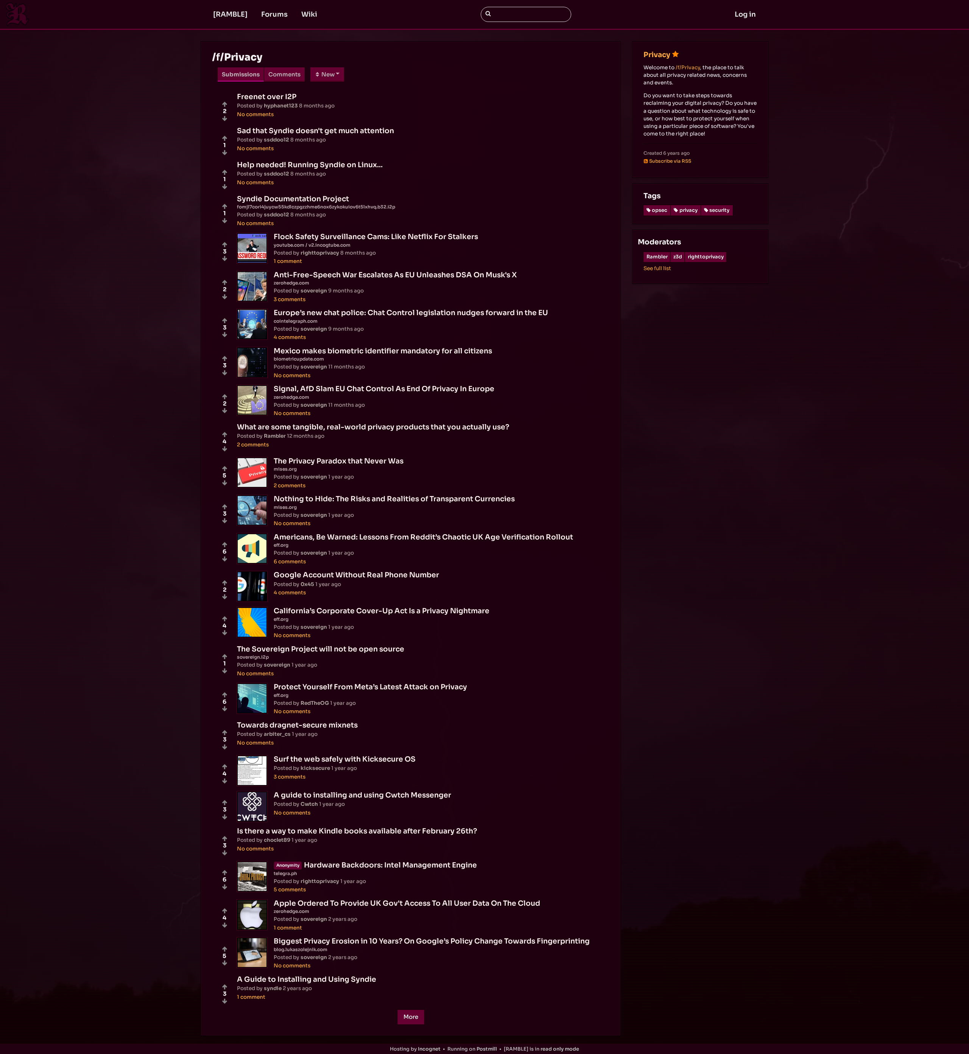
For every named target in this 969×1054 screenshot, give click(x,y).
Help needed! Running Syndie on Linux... (310, 164)
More (410, 1016)
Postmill (487, 1049)
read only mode (560, 1049)
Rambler (657, 257)
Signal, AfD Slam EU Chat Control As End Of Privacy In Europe (384, 388)
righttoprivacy (706, 257)
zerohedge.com (291, 283)
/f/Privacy (688, 67)
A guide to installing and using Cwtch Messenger (362, 795)
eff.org (281, 545)
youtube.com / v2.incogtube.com (312, 245)
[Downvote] (224, 118)
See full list (657, 268)
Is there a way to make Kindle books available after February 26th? (357, 831)
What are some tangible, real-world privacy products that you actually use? (373, 427)
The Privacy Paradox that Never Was (338, 461)
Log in (745, 14)
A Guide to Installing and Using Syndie (306, 979)
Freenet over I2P (266, 96)
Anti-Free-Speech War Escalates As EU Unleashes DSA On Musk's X (395, 274)
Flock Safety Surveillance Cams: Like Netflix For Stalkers (376, 236)
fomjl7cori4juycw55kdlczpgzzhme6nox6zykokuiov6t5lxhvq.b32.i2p (316, 207)
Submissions (241, 74)
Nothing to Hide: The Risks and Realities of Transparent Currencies (394, 498)
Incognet (429, 1049)
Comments (284, 74)
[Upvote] (224, 104)
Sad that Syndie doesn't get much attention (315, 130)
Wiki (309, 14)
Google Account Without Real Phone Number (356, 575)
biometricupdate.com (299, 359)
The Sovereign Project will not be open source (320, 649)
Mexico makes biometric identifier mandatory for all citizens (383, 351)
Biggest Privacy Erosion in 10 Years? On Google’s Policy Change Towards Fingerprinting (432, 941)
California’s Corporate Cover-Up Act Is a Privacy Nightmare (381, 610)
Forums (274, 14)
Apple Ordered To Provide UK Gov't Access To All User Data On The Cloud (407, 903)
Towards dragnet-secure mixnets (297, 725)
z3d (677, 257)
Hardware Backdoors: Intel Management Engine (390, 865)
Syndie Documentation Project (293, 198)
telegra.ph (285, 873)
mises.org (285, 469)
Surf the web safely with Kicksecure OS (345, 759)
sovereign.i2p (253, 657)
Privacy (656, 54)
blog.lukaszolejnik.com (300, 949)
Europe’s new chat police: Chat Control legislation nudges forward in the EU (411, 312)
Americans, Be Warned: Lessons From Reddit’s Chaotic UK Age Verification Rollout (423, 537)
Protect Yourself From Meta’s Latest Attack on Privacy (370, 686)
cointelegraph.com (296, 321)
